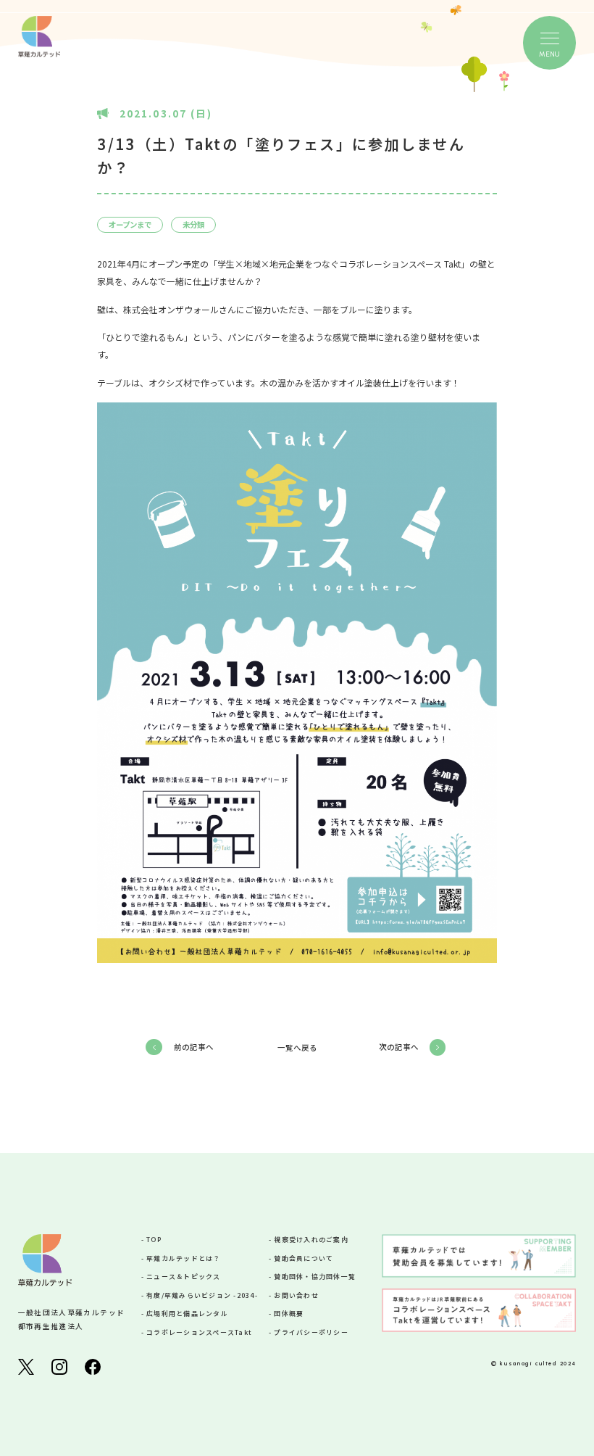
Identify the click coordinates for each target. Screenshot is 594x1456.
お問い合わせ (296, 1295)
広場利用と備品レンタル (187, 1313)
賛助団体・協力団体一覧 (315, 1276)
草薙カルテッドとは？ (183, 1258)
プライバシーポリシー (311, 1332)
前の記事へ (194, 1046)
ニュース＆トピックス (183, 1276)
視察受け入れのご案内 (311, 1239)
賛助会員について (303, 1258)
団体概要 (289, 1313)
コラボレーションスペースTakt (199, 1332)
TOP (154, 1239)
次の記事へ (399, 1046)
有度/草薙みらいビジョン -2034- (202, 1295)
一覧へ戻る (297, 1047)
